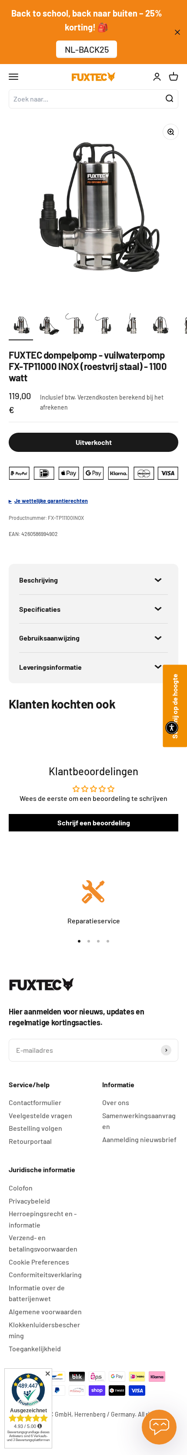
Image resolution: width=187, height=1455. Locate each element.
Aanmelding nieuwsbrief (139, 1139)
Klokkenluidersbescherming (44, 1330)
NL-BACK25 (87, 49)
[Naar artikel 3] (76, 326)
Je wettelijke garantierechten (51, 500)
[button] (171, 727)
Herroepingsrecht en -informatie (43, 1219)
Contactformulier (35, 1102)
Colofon (21, 1188)
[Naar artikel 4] (104, 326)
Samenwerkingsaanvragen (139, 1121)
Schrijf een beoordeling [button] (93, 822)
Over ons (115, 1102)
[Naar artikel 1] (21, 326)
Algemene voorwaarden (45, 1311)
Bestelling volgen (35, 1128)
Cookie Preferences (39, 1262)
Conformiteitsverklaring (45, 1274)
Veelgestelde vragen (40, 1115)
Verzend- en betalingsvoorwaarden (43, 1243)
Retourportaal (30, 1141)
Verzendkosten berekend (111, 397)
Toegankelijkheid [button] (35, 1348)
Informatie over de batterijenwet (37, 1293)
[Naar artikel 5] (132, 326)
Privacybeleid (29, 1201)
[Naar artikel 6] (160, 326)
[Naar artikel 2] (49, 326)
